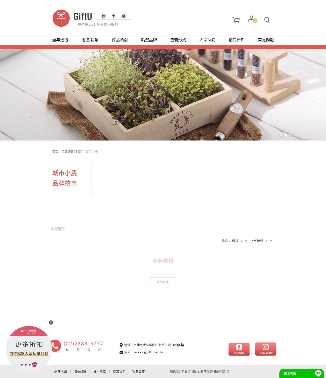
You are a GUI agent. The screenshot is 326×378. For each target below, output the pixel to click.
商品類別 (120, 40)
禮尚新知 (237, 40)
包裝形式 (178, 40)
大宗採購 (207, 40)
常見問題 (266, 40)
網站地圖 (60, 371)
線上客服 (290, 373)
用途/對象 (89, 40)
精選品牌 (149, 40)
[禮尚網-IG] (265, 348)
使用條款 (99, 371)
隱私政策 (80, 371)
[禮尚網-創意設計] (238, 348)
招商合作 (138, 371)
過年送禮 (60, 40)
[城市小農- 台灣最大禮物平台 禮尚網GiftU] (107, 18)
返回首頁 (163, 281)
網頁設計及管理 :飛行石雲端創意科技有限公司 (200, 371)
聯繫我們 (119, 371)
